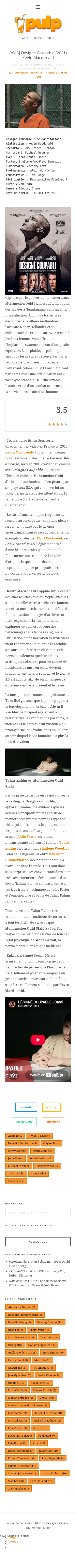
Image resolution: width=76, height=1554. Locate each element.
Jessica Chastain (49, 1375)
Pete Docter (17, 1443)
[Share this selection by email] (10, 1544)
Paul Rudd (46, 1435)
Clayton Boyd (51, 1143)
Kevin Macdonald (19, 452)
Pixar (39, 1443)
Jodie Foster (27, 837)
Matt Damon (18, 1413)
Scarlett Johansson (22, 1473)
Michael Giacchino (47, 1420)
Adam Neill (15, 1135)
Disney (15, 1345)
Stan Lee (16, 1481)
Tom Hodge (38, 1173)
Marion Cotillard (20, 1397)
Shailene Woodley (54, 848)
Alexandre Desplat (21, 1307)
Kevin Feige (40, 1382)
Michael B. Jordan (49, 1413)
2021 (11, 72)
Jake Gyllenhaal (19, 1375)
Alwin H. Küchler (39, 1135)
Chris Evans (39, 1329)
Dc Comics (48, 1337)
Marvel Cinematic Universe (27, 1405)
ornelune (15, 1261)
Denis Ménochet (42, 1150)
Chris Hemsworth (21, 1337)
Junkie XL (16, 1382)
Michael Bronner (18, 1165)
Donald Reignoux (41, 1345)
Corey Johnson (17, 1150)
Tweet (13, 1538)
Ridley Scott (49, 1450)
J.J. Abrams (17, 1367)
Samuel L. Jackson (22, 1465)
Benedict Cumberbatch (22, 1143)
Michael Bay (17, 1420)
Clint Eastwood (49, 538)
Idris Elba (42, 1360)
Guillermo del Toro (22, 1352)
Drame (63, 72)
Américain (22, 72)
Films (38, 76)
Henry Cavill (18, 1360)
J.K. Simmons (43, 1367)
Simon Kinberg (54, 1473)
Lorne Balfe (17, 1390)
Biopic (34, 72)
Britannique (48, 72)
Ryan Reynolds (53, 1458)
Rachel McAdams (20, 1450)
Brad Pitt (15, 1329)
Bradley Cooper (50, 1322)
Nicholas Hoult (20, 1435)
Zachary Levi (16, 1181)
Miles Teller (17, 1428)
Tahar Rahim (16, 1173)
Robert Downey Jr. (21, 1458)
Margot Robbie (44, 1390)
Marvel (46, 1397)
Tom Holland (41, 1481)
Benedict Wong (19, 1322)
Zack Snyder (18, 1488)
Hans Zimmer (53, 1352)
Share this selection (14, 1536)
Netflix (40, 1428)
